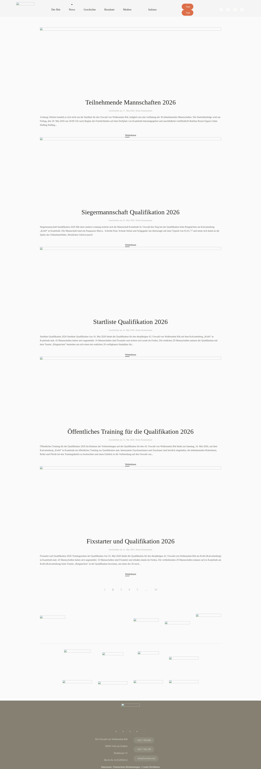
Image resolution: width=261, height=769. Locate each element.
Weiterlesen (130, 135)
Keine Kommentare (144, 111)
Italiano (152, 9)
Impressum (106, 767)
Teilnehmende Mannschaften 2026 (130, 102)
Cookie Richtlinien (151, 767)
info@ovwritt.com (146, 758)
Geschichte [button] (90, 9)
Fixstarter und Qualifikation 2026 (131, 541)
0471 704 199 (144, 749)
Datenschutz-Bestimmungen (126, 767)
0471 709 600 (144, 740)
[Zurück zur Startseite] (25, 13)
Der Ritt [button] (55, 9)
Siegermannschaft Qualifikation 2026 (130, 212)
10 (155, 589)
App (188, 6)
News (72, 9)
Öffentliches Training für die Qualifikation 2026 (131, 431)
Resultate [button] (109, 9)
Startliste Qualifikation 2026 (130, 321)
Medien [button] (127, 9)
